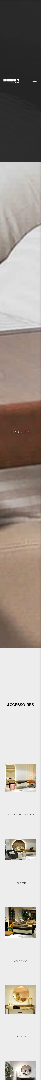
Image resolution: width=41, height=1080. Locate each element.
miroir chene (20, 961)
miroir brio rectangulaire (20, 814)
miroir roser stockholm (20, 1036)
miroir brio (20, 883)
